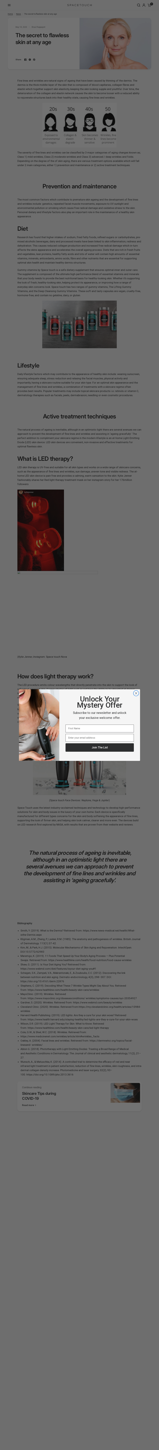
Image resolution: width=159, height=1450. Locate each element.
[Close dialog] (136, 693)
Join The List (100, 747)
